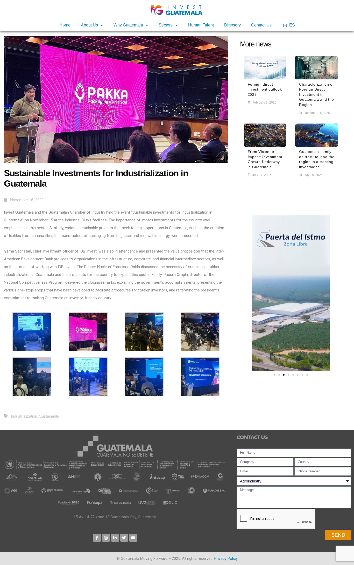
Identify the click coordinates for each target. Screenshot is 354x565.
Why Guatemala (128, 25)
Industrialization (24, 416)
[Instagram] (106, 538)
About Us (89, 25)
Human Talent (201, 25)
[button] (274, 375)
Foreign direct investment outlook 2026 (265, 89)
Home (64, 25)
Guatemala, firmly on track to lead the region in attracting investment (316, 159)
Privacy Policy (226, 558)
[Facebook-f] (97, 538)
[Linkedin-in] (115, 538)
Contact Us (261, 25)
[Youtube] (133, 538)
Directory (232, 25)
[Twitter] (124, 538)
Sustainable (49, 416)
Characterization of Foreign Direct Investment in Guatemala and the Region (316, 94)
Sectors (166, 25)
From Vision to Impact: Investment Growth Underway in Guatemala (265, 159)
